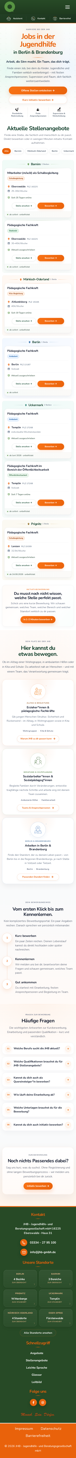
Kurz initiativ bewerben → (38, 100)
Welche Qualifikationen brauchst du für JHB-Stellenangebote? (38, 1063)
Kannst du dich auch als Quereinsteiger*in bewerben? (32, 1079)
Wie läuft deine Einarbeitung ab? (34, 1094)
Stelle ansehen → (24, 205)
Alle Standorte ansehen (38, 1332)
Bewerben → (51, 205)
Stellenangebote (37, 1360)
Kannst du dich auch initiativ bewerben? (38, 1124)
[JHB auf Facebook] (33, 1402)
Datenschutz (51, 1428)
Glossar (37, 1375)
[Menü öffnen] (67, 7)
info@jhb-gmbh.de (43, 1252)
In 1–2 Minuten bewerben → (38, 619)
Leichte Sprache (36, 1367)
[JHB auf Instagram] (42, 1402)
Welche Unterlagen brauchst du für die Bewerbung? (38, 1109)
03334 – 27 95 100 (43, 1243)
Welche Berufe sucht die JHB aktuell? (37, 1048)
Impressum (24, 1428)
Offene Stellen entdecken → (38, 90)
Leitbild (37, 1382)
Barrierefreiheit (38, 1435)
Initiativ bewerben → (38, 1186)
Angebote (36, 1353)
